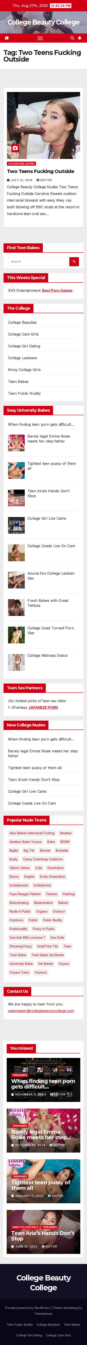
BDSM (64, 842)
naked (63, 903)
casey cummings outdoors (43, 859)
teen (67, 946)
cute (38, 868)
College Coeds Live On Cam (32, 803)
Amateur (66, 833)
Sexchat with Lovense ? (27, 937)
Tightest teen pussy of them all (35, 767)
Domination (56, 868)
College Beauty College (44, 22)
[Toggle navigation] (40, 38)
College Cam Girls (23, 334)
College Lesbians (22, 358)
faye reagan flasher (25, 894)
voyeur (63, 963)
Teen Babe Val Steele (47, 955)
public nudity (52, 920)
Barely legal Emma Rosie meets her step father (39, 1137)
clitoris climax (20, 868)
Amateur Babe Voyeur (26, 842)
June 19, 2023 (27, 1246)
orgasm (42, 911)
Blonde (45, 850)
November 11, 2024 (31, 1094)
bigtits (14, 850)
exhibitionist (42, 885)
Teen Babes (18, 381)
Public (33, 920)
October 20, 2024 (30, 1145)
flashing (69, 894)
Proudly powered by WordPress (27, 1308)
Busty (14, 859)
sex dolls (57, 937)
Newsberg (71, 1308)
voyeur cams (19, 972)
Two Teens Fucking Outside (40, 171)
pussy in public (44, 929)
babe (51, 842)
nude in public (20, 911)
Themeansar (43, 1313)
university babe (21, 963)
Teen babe (18, 955)
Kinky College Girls (24, 369)
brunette (62, 850)
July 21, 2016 (22, 180)
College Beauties (22, 322)
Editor (46, 180)
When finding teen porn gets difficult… (41, 739)
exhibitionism (19, 885)
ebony (14, 876)
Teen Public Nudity (24, 393)
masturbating (19, 903)
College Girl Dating (21, 163)
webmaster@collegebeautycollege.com (41, 1011)
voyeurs (41, 972)
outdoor (59, 911)
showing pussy (21, 946)
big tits (29, 850)
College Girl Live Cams (27, 791)
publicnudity (18, 929)
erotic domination (52, 876)
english (29, 876)
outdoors (16, 920)
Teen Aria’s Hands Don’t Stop (34, 779)
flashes (51, 894)
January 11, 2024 (30, 1195)
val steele (45, 963)
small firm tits (47, 946)
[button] (72, 38)
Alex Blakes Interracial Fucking (32, 833)
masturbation (43, 903)
